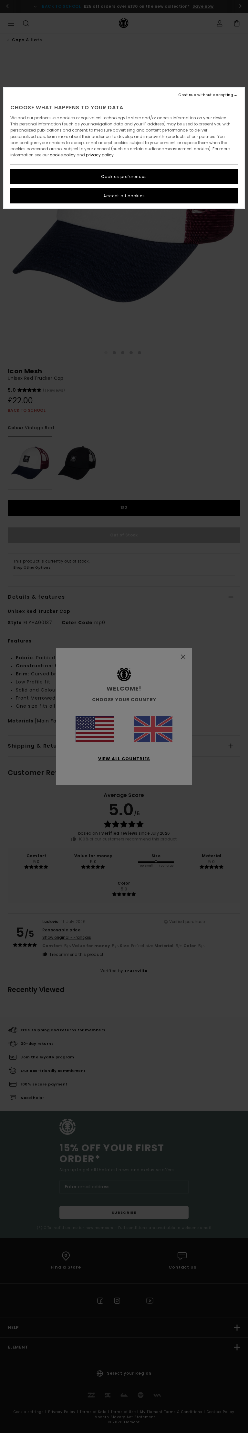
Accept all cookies (124, 196)
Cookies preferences (124, 176)
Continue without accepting (205, 95)
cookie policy (63, 155)
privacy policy (100, 155)
